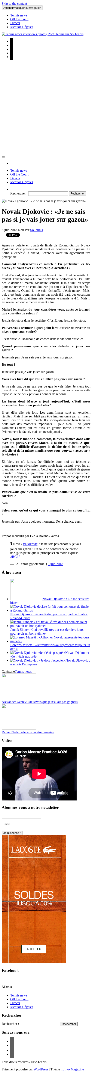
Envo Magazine (73, 1069)
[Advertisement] (46, 108)
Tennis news (18, 15)
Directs (15, 23)
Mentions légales (21, 27)
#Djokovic (30, 544)
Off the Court (19, 19)
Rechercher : (18, 193)
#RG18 (15, 557)
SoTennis (36, 230)
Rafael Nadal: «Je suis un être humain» (28, 732)
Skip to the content (14, 3)
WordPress (41, 1069)
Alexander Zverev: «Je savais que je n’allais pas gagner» (40, 702)
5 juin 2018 (55, 564)
